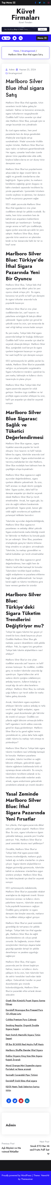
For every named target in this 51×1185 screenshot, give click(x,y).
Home (16, 50)
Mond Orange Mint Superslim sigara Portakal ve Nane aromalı (23, 1067)
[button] (8, 2)
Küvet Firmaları (25, 14)
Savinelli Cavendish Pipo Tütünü (22, 1075)
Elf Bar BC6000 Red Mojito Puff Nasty (25, 1044)
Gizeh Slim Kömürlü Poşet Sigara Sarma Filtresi (25, 1002)
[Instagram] (48, 3)
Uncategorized (28, 50)
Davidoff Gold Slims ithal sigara (21, 1080)
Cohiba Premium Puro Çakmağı (21, 1019)
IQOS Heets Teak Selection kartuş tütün (22, 1088)
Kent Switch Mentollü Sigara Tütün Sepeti (23, 1036)
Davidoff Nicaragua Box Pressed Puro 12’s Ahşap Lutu (24, 1012)
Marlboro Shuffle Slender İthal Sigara (24, 1050)
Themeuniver (27, 1179)
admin (11, 1125)
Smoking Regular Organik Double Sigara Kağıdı (22, 1027)
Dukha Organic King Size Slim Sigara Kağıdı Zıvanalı (24, 1057)
